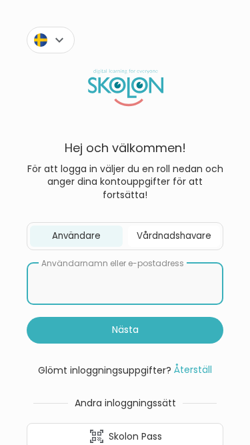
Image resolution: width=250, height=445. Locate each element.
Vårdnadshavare (174, 236)
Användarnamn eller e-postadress (112, 263)
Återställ (193, 369)
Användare (76, 236)
